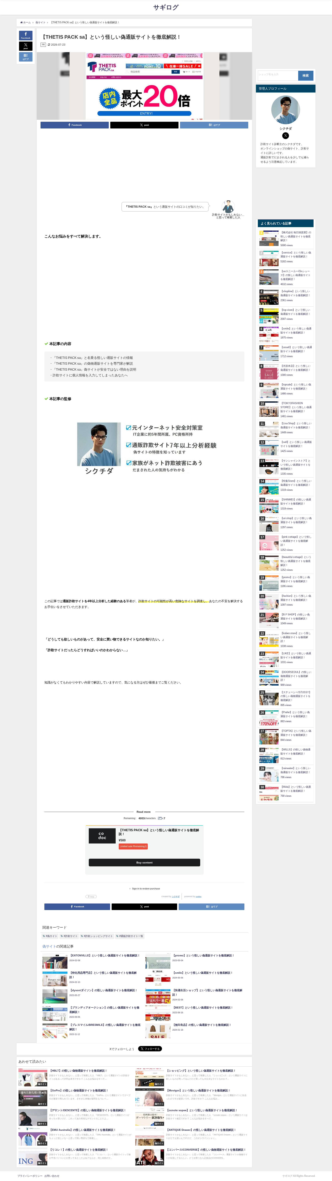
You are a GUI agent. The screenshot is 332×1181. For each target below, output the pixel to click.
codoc (199, 896)
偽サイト (49, 946)
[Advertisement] (144, 160)
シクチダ (176, 896)
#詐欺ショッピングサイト (98, 936)
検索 (306, 75)
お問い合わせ (51, 1176)
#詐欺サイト (71, 936)
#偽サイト (51, 936)
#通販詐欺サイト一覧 (131, 936)
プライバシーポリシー (29, 1176)
